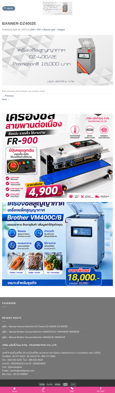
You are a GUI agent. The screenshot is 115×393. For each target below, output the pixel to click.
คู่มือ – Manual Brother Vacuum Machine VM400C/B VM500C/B (33, 337)
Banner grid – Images (54, 29)
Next (6, 99)
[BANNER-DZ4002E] (57, 60)
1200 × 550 (35, 29)
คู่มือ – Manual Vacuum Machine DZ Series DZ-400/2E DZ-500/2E (35, 326)
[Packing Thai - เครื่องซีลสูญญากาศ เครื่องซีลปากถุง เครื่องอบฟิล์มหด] (57, 8)
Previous (8, 96)
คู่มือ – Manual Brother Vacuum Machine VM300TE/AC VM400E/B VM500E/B (40, 332)
